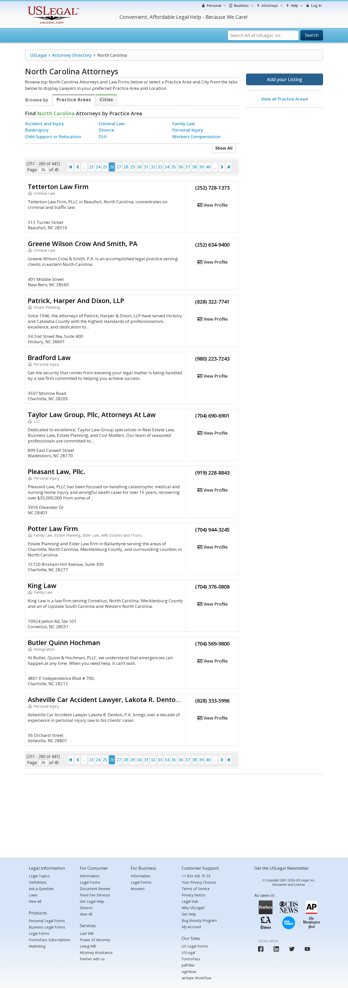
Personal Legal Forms (47, 920)
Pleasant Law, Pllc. (56, 471)
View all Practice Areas (284, 99)
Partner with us (92, 958)
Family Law (183, 123)
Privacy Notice (193, 895)
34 (167, 167)
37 (187, 167)
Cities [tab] (106, 100)
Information (89, 876)
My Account (191, 926)
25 (105, 167)
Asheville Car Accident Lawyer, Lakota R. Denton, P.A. (111, 699)
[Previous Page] (77, 166)
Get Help (189, 914)
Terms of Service (196, 888)
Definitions (38, 882)
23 (91, 167)
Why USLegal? (193, 907)
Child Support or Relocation (53, 136)
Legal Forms (39, 933)
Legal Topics (39, 876)
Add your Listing (284, 79)
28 (125, 167)
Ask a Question (41, 888)
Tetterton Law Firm (58, 186)
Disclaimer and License (288, 884)
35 (173, 167)
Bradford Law (49, 357)
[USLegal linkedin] (276, 949)
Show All (224, 148)
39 (201, 167)
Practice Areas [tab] (73, 100)
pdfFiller (188, 965)
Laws (33, 895)
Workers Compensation (196, 136)
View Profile (215, 205)
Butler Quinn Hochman (64, 642)
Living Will (88, 946)
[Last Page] (229, 166)
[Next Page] (222, 166)
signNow (189, 971)
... (84, 167)
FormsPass (191, 958)
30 (139, 167)
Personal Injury (187, 130)
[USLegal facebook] (260, 949)
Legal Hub (190, 901)
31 (146, 167)
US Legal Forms (195, 946)
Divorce (106, 130)
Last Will (86, 933)
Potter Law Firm (53, 528)
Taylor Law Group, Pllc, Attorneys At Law (92, 414)
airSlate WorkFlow (196, 978)
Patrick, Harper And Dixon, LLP (76, 300)
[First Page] (71, 166)
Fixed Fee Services (95, 895)
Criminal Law (112, 123)
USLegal (38, 55)
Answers (138, 888)
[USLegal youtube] (307, 949)
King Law (42, 585)
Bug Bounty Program (199, 920)
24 (98, 167)
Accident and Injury (44, 123)
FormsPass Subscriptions (49, 939)
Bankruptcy (37, 130)
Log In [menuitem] (316, 5)
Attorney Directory (72, 55)
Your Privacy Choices (199, 882)
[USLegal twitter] (292, 949)
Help (294, 5)
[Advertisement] (284, 144)
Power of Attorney (95, 939)
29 (132, 167)
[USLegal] (52, 7)
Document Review (95, 888)
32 (153, 167)
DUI (102, 136)
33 (160, 167)
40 (208, 167)
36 (180, 167)
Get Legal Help (92, 901)
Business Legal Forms (47, 927)
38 (194, 167)
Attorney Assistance (96, 952)
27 (118, 167)
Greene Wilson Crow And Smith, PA (82, 243)
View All (35, 901)
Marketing (37, 946)
